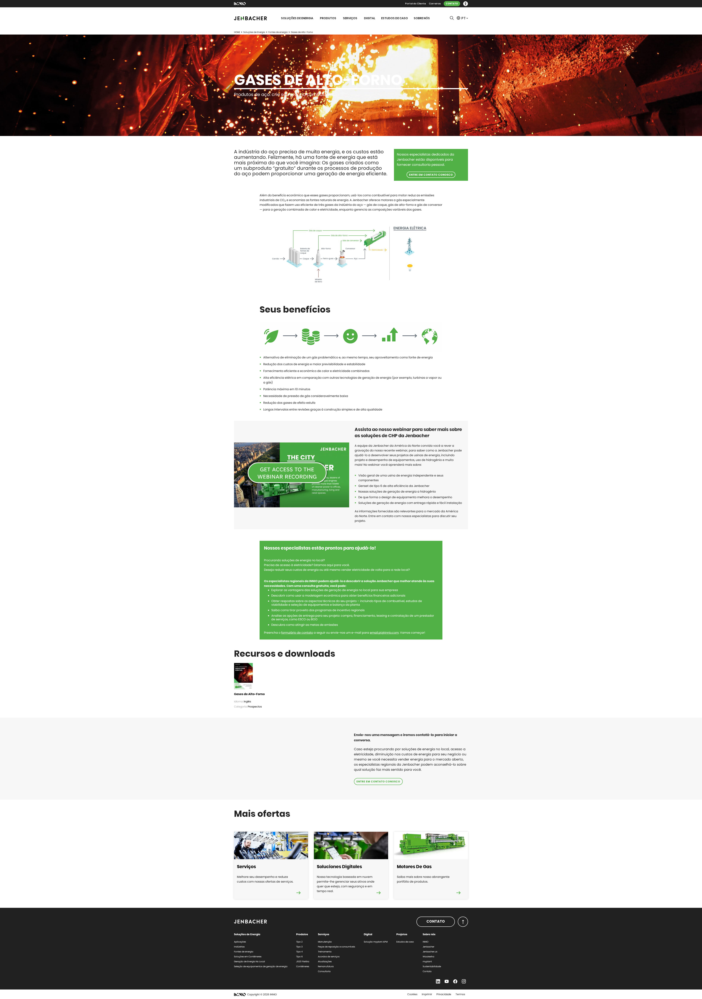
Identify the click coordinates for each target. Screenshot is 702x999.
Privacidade (443, 994)
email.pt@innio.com (384, 633)
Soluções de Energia (254, 32)
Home (237, 32)
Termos (460, 994)
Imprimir (427, 994)
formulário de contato (297, 633)
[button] (465, 3)
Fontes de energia (278, 32)
